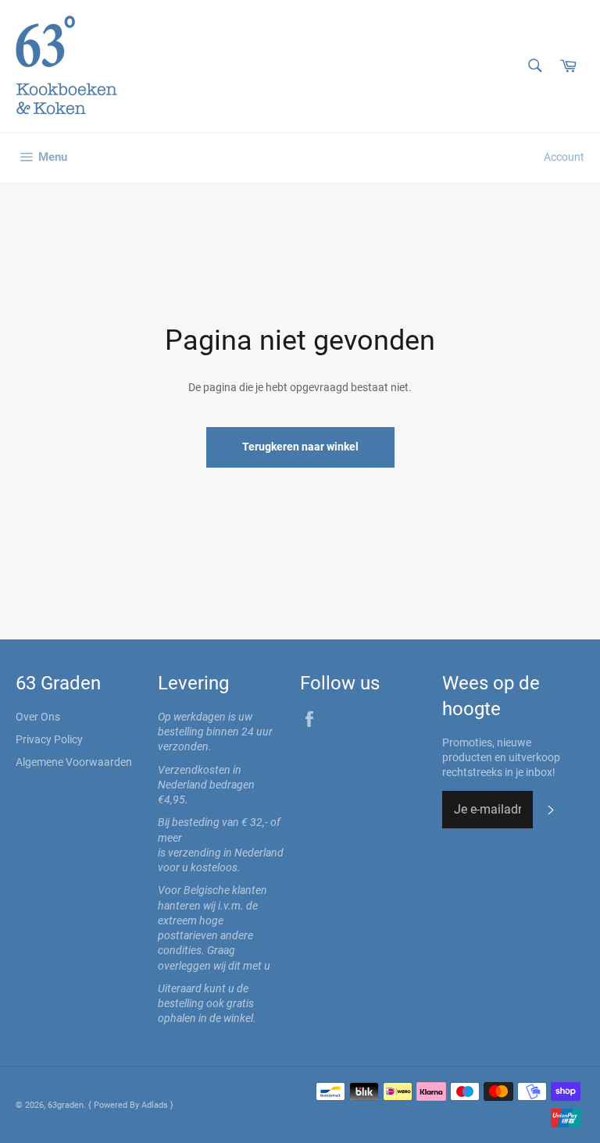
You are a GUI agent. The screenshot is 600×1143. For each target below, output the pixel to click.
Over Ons (38, 716)
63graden (66, 1105)
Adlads (155, 1105)
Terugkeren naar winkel (300, 446)
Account (564, 157)
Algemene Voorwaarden (74, 762)
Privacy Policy (49, 739)
